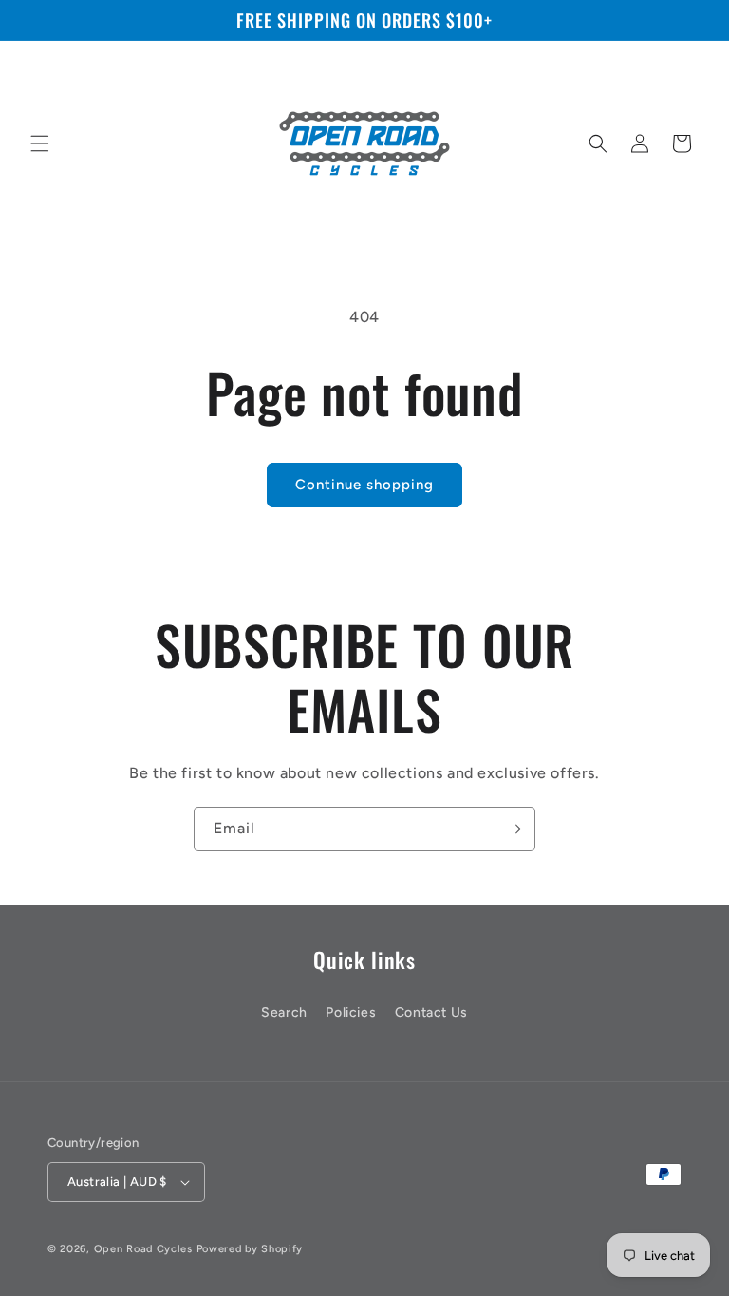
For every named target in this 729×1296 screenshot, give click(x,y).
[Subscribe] (513, 829)
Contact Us (431, 1012)
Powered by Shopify (250, 1249)
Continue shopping (364, 484)
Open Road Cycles (143, 1249)
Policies (351, 1012)
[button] (40, 143)
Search (284, 1012)
